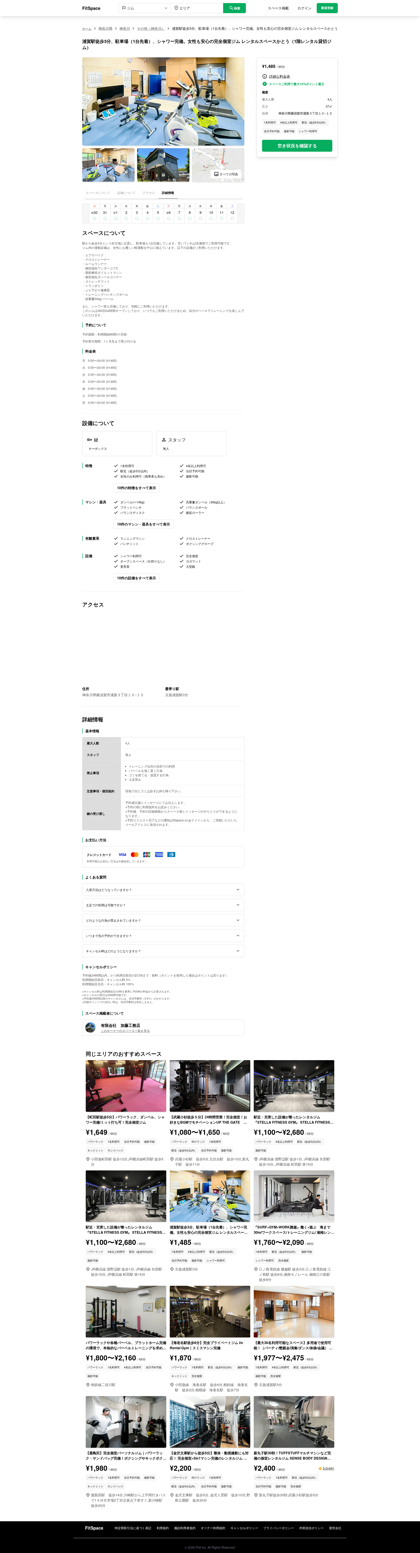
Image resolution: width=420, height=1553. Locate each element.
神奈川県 (105, 28)
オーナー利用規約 (213, 1528)
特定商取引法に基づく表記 (133, 1528)
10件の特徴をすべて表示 (136, 487)
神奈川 (124, 28)
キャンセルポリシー (244, 1528)
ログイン (305, 8)
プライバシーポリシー (278, 1528)
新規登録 (327, 8)
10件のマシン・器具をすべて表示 (143, 524)
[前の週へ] (85, 213)
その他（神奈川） (151, 28)
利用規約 (163, 1528)
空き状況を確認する (297, 145)
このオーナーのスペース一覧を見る (125, 1030)
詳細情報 (168, 192)
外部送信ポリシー (311, 1528)
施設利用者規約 (185, 1528)
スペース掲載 (278, 8)
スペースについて (98, 192)
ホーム (86, 28)
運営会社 (335, 1528)
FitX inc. (201, 1547)
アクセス (149, 192)
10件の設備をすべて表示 (136, 577)
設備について (126, 192)
